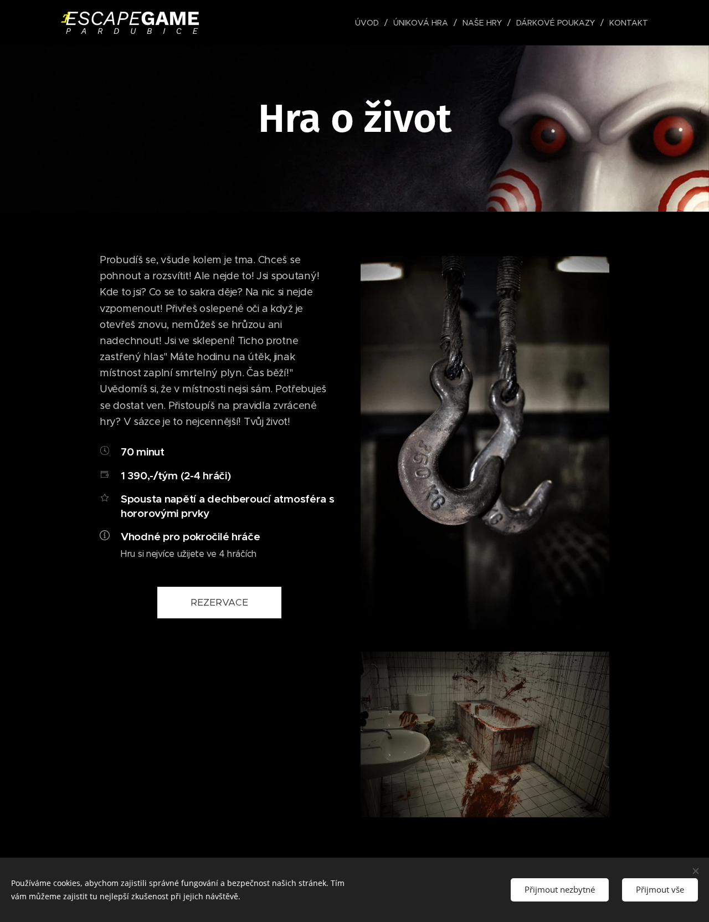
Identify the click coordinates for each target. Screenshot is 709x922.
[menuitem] (370, 23)
